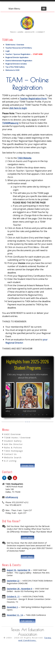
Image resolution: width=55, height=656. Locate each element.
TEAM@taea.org (10, 122)
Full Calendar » (27, 621)
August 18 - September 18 (18, 570)
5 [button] (26, 414)
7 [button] (35, 414)
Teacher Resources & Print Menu (18, 48)
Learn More (27, 537)
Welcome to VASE (12, 70)
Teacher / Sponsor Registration (17, 54)
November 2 (12, 607)
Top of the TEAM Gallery (15, 67)
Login (7, 51)
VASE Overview (12, 434)
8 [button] (39, 414)
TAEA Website (24, 158)
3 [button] (18, 414)
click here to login (18, 108)
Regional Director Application (16, 57)
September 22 (13, 580)
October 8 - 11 (13, 596)
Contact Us (10, 454)
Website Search (12, 457)
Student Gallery (13, 441)
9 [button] (43, 414)
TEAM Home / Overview (14, 44)
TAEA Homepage (13, 451)
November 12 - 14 (15, 615)
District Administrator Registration (18, 60)
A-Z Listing (10, 461)
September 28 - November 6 (19, 588)
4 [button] (22, 414)
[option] (27, 397)
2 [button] (14, 414)
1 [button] (10, 414)
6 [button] (31, 414)
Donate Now (27, 465)
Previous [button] (3, 397)
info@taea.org (11, 497)
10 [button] (47, 414)
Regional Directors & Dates (16, 64)
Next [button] (51, 397)
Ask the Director (13, 444)
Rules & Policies (13, 447)
